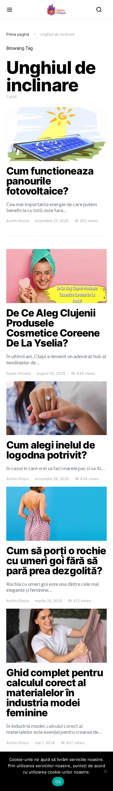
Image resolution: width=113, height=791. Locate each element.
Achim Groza (17, 220)
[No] (105, 771)
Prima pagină (17, 34)
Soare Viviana (18, 373)
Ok (58, 781)
